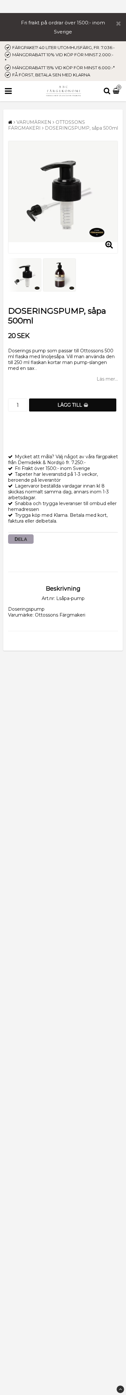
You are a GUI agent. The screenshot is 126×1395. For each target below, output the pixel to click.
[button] (117, 91)
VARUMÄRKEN (33, 122)
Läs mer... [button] (107, 379)
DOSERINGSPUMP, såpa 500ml (81, 128)
